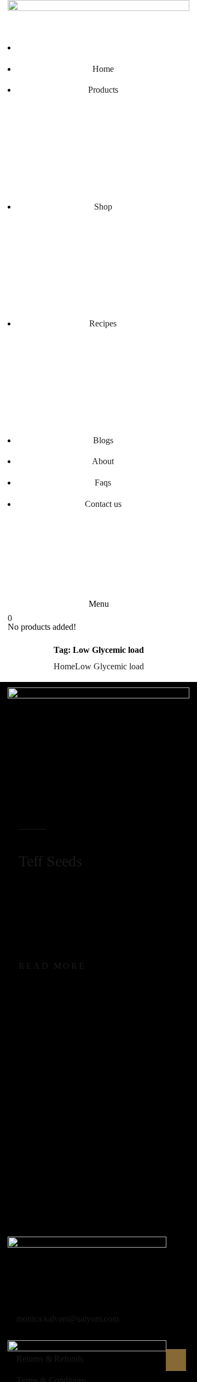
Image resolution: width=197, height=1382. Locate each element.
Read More (52, 966)
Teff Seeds (50, 861)
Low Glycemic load (109, 666)
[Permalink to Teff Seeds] (98, 754)
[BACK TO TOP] (175, 1360)
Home (64, 666)
